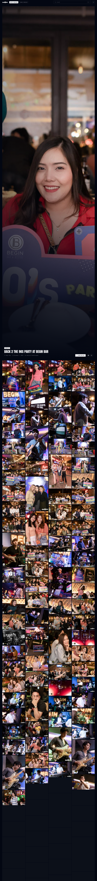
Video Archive (23, 2)
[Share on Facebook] (88, 355)
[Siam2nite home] (5, 2)
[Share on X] (91, 355)
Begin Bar (8, 355)
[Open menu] (93, 2)
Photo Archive (14, 2)
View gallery (81, 355)
